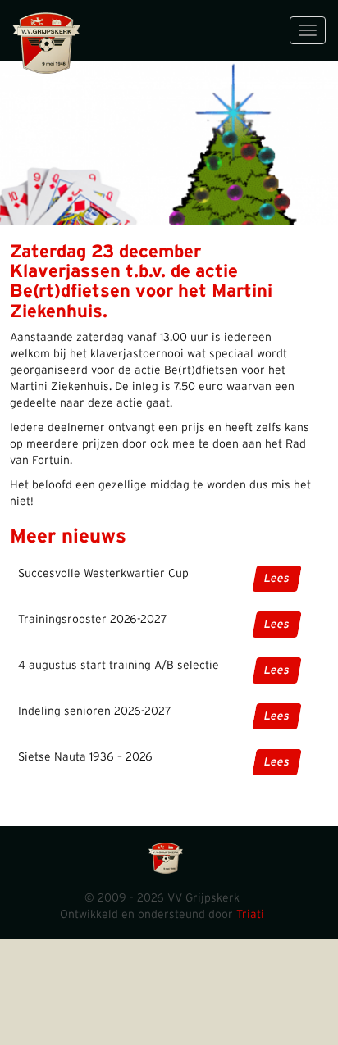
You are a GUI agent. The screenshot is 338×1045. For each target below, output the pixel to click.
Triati (250, 914)
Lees (276, 578)
